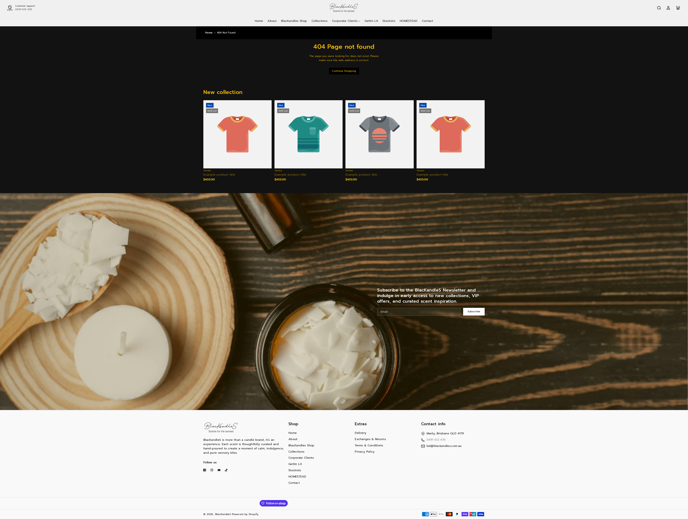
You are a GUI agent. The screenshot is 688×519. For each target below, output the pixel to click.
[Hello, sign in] (668, 8)
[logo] (221, 427)
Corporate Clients (301, 458)
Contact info (433, 424)
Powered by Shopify (245, 514)
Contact (294, 483)
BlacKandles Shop (301, 445)
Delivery (360, 433)
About (293, 439)
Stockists (294, 470)
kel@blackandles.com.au (444, 446)
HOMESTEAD (297, 476)
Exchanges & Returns (370, 439)
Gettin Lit (295, 464)
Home (208, 33)
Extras (361, 424)
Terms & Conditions (369, 445)
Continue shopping (344, 71)
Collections (296, 452)
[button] (659, 7)
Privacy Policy (364, 452)
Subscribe (474, 311)
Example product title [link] (219, 175)
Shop (293, 424)
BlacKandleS (223, 514)
